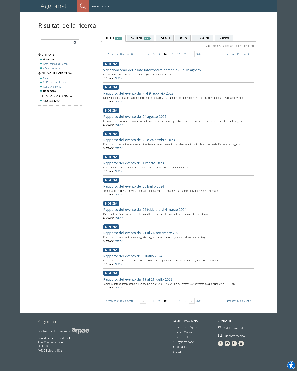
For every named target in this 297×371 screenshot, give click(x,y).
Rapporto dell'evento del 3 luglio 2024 (132, 256)
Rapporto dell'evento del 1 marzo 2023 (133, 163)
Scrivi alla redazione (235, 328)
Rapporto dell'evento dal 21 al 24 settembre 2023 (141, 232)
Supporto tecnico (234, 336)
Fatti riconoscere (101, 6)
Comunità (181, 347)
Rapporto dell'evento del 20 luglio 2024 (133, 186)
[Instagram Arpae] (241, 343)
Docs (178, 351)
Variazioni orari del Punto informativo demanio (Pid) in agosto (152, 70)
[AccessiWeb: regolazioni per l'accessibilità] (291, 365)
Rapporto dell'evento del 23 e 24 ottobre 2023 (139, 139)
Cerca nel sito (83, 6)
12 (178, 54)
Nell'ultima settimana (54, 82)
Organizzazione (184, 342)
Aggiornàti (54, 6)
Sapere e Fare (183, 337)
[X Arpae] (220, 343)
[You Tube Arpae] (227, 343)
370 (198, 54)
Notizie (119, 78)
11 (171, 54)
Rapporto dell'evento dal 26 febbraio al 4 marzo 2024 (144, 209)
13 (185, 54)
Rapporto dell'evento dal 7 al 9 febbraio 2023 (138, 93)
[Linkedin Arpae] (234, 343)
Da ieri (46, 78)
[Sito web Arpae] (80, 331)
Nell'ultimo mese (52, 86)
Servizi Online (183, 332)
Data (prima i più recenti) (56, 63)
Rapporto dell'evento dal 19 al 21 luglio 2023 (137, 279)
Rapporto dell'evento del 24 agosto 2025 (134, 116)
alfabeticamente (51, 68)
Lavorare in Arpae (186, 327)
